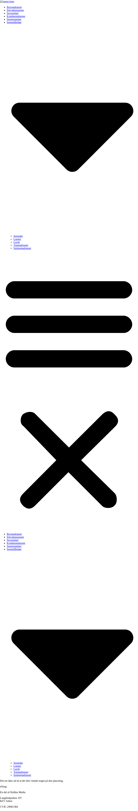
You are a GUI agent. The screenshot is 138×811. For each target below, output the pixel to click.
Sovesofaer (13, 13)
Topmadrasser (20, 245)
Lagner (17, 239)
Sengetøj (18, 236)
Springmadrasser (22, 248)
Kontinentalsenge (16, 16)
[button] (69, 391)
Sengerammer (14, 19)
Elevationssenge (15, 10)
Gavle (16, 242)
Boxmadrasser (14, 7)
